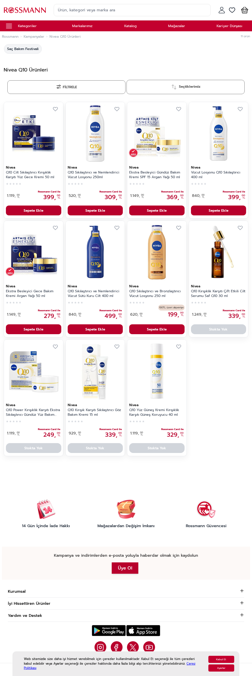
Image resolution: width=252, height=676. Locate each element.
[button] (243, 10)
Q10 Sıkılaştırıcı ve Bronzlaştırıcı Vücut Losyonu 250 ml (155, 293)
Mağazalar (176, 26)
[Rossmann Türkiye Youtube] (149, 647)
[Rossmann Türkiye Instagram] (100, 647)
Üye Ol (125, 568)
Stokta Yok (218, 329)
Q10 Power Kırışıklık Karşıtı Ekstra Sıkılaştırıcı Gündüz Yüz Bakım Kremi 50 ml (33, 412)
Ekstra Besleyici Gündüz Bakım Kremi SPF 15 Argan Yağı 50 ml (154, 175)
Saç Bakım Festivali (23, 49)
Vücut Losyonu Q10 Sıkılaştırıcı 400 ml (215, 175)
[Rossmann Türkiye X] (133, 647)
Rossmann (10, 36)
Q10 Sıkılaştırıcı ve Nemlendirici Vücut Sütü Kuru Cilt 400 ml (93, 293)
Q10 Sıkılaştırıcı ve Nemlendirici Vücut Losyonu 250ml (93, 175)
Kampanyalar (34, 36)
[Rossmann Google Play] (109, 630)
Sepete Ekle (33, 210)
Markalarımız (82, 26)
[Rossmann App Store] (143, 630)
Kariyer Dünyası (229, 26)
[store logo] (25, 10)
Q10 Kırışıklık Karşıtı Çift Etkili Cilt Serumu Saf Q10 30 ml (218, 293)
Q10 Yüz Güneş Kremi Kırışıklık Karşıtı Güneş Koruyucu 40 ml (154, 412)
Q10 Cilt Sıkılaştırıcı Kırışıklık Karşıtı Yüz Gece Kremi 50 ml (30, 175)
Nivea (10, 167)
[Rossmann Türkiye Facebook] (117, 647)
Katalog (130, 26)
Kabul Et (221, 659)
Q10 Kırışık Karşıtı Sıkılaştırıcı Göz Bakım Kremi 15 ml (94, 412)
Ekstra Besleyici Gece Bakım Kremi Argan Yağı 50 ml (29, 293)
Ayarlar (221, 668)
